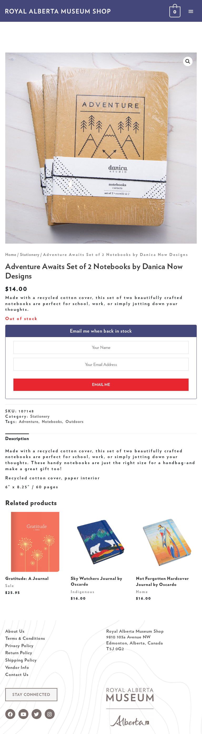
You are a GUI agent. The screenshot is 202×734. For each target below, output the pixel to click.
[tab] (17, 438)
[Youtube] (23, 714)
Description (17, 438)
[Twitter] (37, 714)
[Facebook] (10, 714)
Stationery (29, 254)
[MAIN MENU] (191, 11)
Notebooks (52, 421)
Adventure (28, 421)
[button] (31, 694)
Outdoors (74, 421)
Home (10, 254)
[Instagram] (50, 714)
